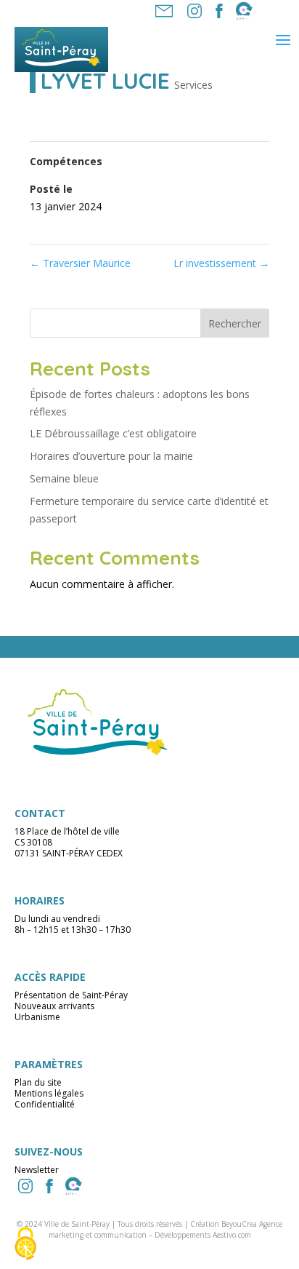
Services (193, 85)
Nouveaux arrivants (54, 1006)
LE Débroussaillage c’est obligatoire (113, 433)
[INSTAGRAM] (25, 1186)
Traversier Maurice (80, 263)
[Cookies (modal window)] (25, 1244)
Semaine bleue (64, 478)
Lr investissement (221, 263)
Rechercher (234, 323)
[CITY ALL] (244, 11)
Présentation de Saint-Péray (71, 995)
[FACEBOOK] (219, 11)
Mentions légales (49, 1093)
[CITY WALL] (73, 1186)
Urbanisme (37, 1017)
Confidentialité (45, 1104)
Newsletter (37, 1169)
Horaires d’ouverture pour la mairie (111, 456)
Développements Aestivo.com (203, 1235)
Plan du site (38, 1082)
